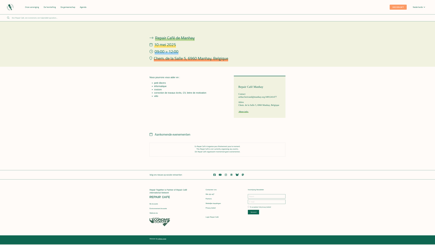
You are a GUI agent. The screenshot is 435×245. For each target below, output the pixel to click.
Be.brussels (154, 204)
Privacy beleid (211, 208)
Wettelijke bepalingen (213, 203)
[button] (214, 174)
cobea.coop (162, 239)
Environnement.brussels (158, 208)
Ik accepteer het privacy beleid (260, 207)
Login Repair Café (212, 217)
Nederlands (418, 7)
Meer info (243, 111)
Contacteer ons (211, 190)
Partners (209, 199)
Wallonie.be (154, 213)
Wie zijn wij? (210, 194)
